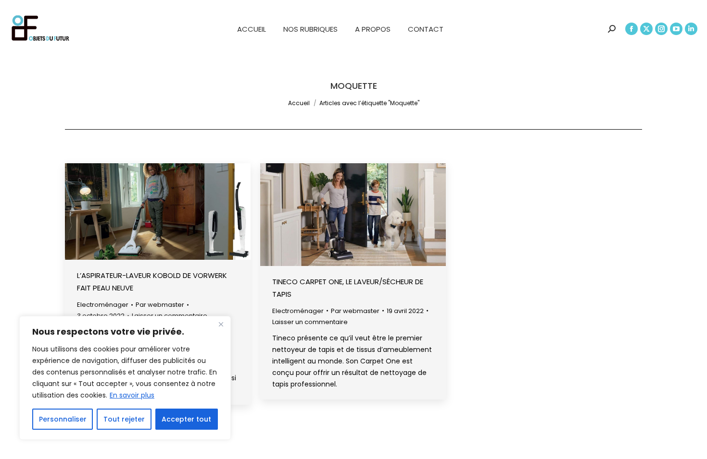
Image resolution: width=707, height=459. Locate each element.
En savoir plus (132, 395)
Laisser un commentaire (310, 321)
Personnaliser (63, 419)
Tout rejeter (124, 419)
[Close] (221, 324)
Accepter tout (186, 419)
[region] (125, 378)
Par (160, 304)
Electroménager (102, 304)
